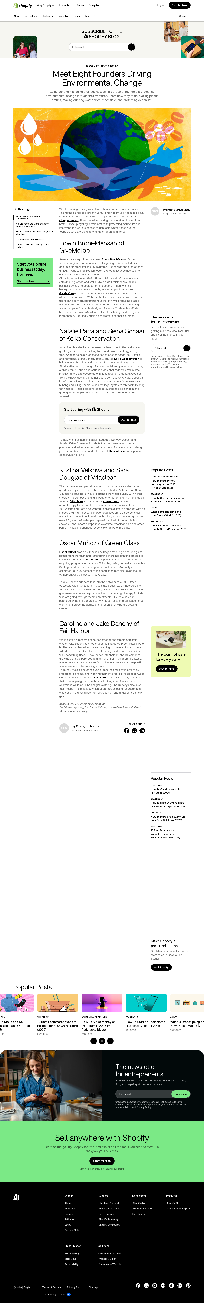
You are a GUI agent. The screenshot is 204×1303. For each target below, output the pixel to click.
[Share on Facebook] (126, 730)
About (68, 1203)
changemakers (69, 220)
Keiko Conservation (126, 358)
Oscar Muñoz (67, 552)
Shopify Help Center (109, 1208)
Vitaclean (76, 501)
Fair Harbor (101, 677)
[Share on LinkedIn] (142, 730)
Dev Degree (138, 1213)
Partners (69, 1213)
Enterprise (94, 5)
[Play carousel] (102, 1041)
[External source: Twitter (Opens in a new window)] (146, 1285)
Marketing (63, 15)
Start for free (179, 5)
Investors (70, 1208)
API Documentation (143, 1208)
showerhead (111, 501)
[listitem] (102, 1013)
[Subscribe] (131, 47)
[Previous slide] (93, 1041)
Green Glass (94, 559)
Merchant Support (108, 1203)
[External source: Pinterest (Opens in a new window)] (188, 1285)
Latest (77, 15)
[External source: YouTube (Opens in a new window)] (154, 1285)
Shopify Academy (108, 1219)
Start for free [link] (128, 419)
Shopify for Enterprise (178, 1208)
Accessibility (71, 1264)
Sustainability (72, 1253)
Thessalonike (117, 451)
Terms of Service (51, 1287)
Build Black (71, 1258)
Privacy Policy (174, 367)
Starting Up (48, 15)
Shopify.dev (138, 1203)
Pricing (80, 5)
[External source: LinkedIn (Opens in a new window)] (179, 1285)
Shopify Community (109, 1224)
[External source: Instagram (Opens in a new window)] (163, 1285)
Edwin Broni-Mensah (115, 259)
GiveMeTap (66, 293)
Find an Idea (30, 15)
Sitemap (93, 1287)
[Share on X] (134, 730)
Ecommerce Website (109, 1264)
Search (183, 15)
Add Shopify (161, 967)
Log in (160, 5)
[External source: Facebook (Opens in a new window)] (138, 1285)
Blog (16, 15)
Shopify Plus (173, 1203)
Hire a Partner (106, 1213)
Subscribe (181, 1094)
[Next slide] (110, 1041)
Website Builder (107, 1258)
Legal (68, 1224)
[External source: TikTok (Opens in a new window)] (171, 1285)
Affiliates (69, 1219)
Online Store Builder (109, 1253)
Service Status (73, 1230)
